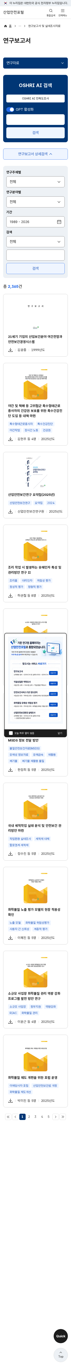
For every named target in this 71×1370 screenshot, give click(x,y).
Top (61, 1356)
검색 (35, 132)
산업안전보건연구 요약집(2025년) (31, 495)
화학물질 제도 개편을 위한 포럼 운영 (32, 1078)
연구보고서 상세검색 (33, 156)
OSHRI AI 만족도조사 (35, 98)
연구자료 (13, 63)
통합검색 (51, 15)
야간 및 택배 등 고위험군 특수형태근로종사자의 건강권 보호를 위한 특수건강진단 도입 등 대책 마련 (35, 411)
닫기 (60, 733)
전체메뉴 (62, 15)
